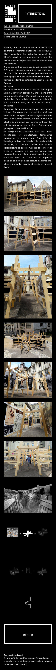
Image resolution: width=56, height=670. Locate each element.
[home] (10, 13)
